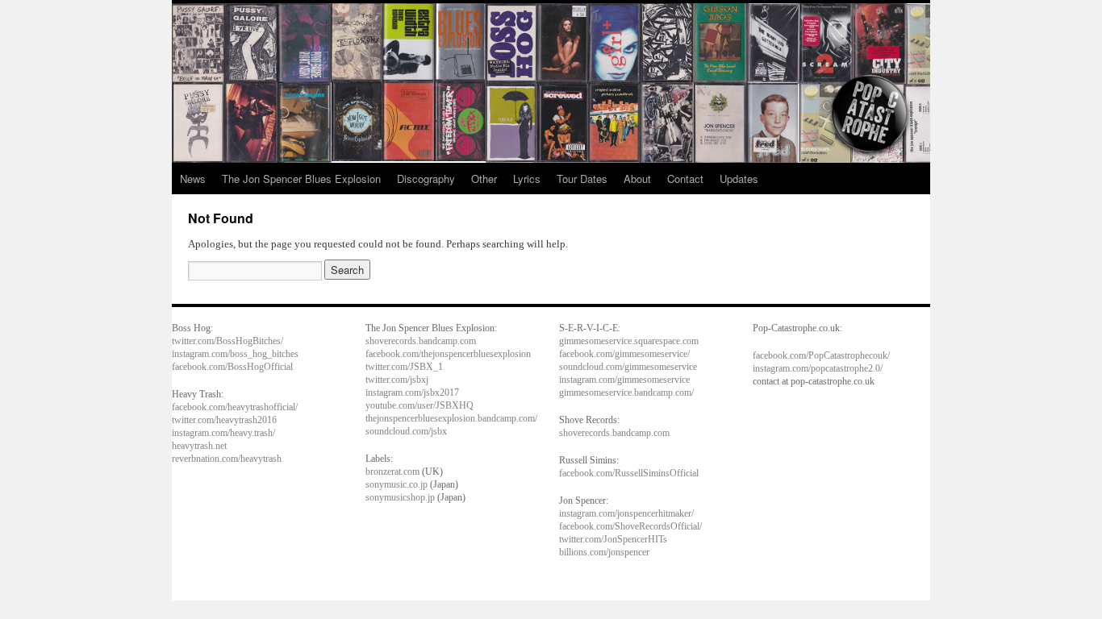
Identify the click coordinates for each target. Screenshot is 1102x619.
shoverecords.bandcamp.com (420, 341)
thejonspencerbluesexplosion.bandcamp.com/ (451, 418)
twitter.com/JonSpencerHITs (613, 539)
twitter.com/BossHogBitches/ (227, 341)
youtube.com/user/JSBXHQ (419, 405)
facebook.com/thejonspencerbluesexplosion (448, 353)
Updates (739, 178)
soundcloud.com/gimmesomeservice (628, 366)
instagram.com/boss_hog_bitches (235, 353)
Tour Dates (582, 178)
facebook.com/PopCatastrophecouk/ (821, 355)
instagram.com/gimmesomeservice (624, 379)
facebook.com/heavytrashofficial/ (235, 407)
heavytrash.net (199, 445)
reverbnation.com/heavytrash (227, 458)
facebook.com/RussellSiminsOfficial (629, 473)
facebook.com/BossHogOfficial (232, 366)
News (193, 178)
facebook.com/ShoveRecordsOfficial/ (630, 526)
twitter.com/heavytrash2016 (224, 420)
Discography (426, 178)
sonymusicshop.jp (400, 497)
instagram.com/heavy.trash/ (223, 432)
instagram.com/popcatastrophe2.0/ (818, 368)
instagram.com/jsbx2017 (412, 392)
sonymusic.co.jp (396, 484)
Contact (685, 178)
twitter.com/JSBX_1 (404, 366)
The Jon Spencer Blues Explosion (301, 178)
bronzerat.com (392, 471)
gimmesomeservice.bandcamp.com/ (626, 392)
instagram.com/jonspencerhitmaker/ (626, 513)
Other (484, 178)
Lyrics (527, 178)
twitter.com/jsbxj (396, 379)
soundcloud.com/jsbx (406, 431)
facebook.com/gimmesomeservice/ (624, 353)
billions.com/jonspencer (604, 552)
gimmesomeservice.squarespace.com (629, 341)
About (637, 178)
